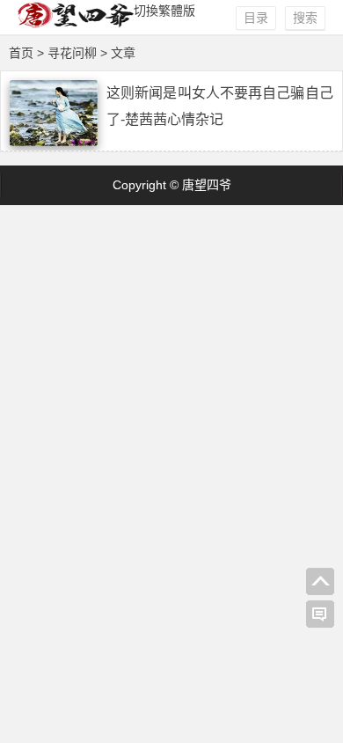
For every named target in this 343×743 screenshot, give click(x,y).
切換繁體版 (164, 11)
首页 (21, 53)
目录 (256, 18)
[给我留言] (320, 614)
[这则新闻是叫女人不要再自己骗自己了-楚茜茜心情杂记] (54, 142)
